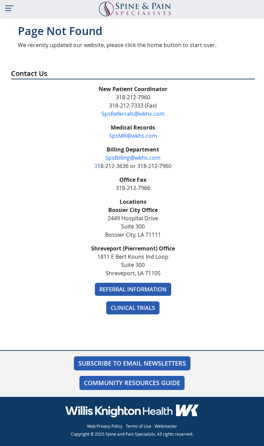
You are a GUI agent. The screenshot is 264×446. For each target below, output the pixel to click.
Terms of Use (138, 426)
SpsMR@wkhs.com (133, 136)
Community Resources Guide (132, 383)
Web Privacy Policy (104, 426)
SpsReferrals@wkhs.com (133, 114)
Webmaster (166, 426)
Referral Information (133, 289)
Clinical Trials (133, 308)
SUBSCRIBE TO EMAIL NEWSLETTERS (132, 363)
